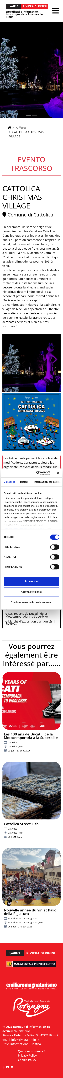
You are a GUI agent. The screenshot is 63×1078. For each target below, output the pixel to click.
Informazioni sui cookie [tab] (47, 481)
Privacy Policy (27, 1055)
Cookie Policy (27, 1060)
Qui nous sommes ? (31, 1051)
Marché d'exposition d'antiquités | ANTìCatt (30, 623)
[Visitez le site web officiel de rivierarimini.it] (31, 951)
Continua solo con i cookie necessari (31, 602)
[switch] (54, 547)
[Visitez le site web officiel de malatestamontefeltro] (31, 966)
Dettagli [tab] (24, 481)
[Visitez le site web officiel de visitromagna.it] (31, 1007)
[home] (9, 128)
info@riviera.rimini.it (25, 1040)
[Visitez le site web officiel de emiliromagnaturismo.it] (31, 986)
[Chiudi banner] (58, 473)
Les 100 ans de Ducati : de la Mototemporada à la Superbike (26, 615)
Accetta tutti (31, 581)
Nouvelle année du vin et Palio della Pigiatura (30, 911)
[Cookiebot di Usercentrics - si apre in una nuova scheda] (37, 473)
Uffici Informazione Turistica (21, 1044)
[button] (55, 10)
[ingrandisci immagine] (31, 363)
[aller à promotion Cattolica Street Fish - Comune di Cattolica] (31, 790)
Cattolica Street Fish (21, 824)
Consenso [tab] (9, 481)
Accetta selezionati (31, 591)
